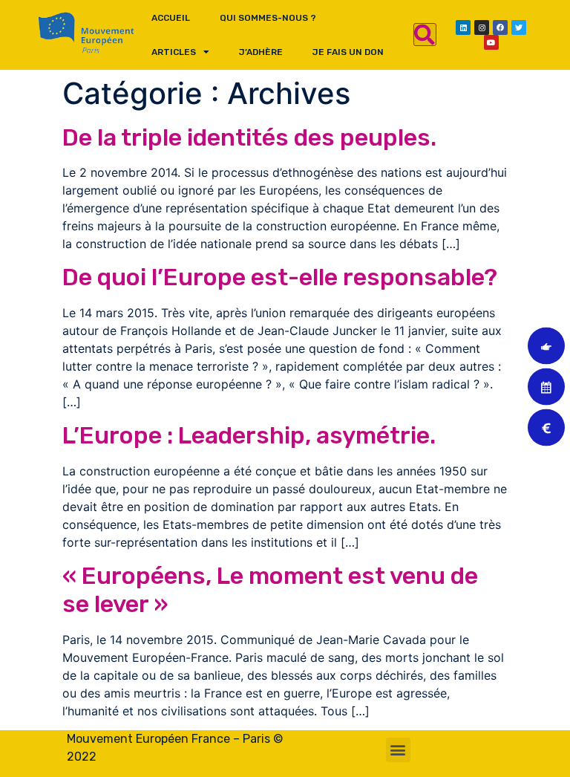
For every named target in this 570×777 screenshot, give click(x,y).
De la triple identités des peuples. (249, 137)
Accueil (170, 18)
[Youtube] (491, 42)
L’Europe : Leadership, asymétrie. (249, 435)
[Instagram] (481, 27)
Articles (173, 52)
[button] (398, 750)
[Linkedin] (463, 27)
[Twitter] (518, 27)
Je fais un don (348, 52)
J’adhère (261, 52)
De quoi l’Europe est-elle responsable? (279, 277)
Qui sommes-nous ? (268, 18)
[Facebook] (500, 27)
